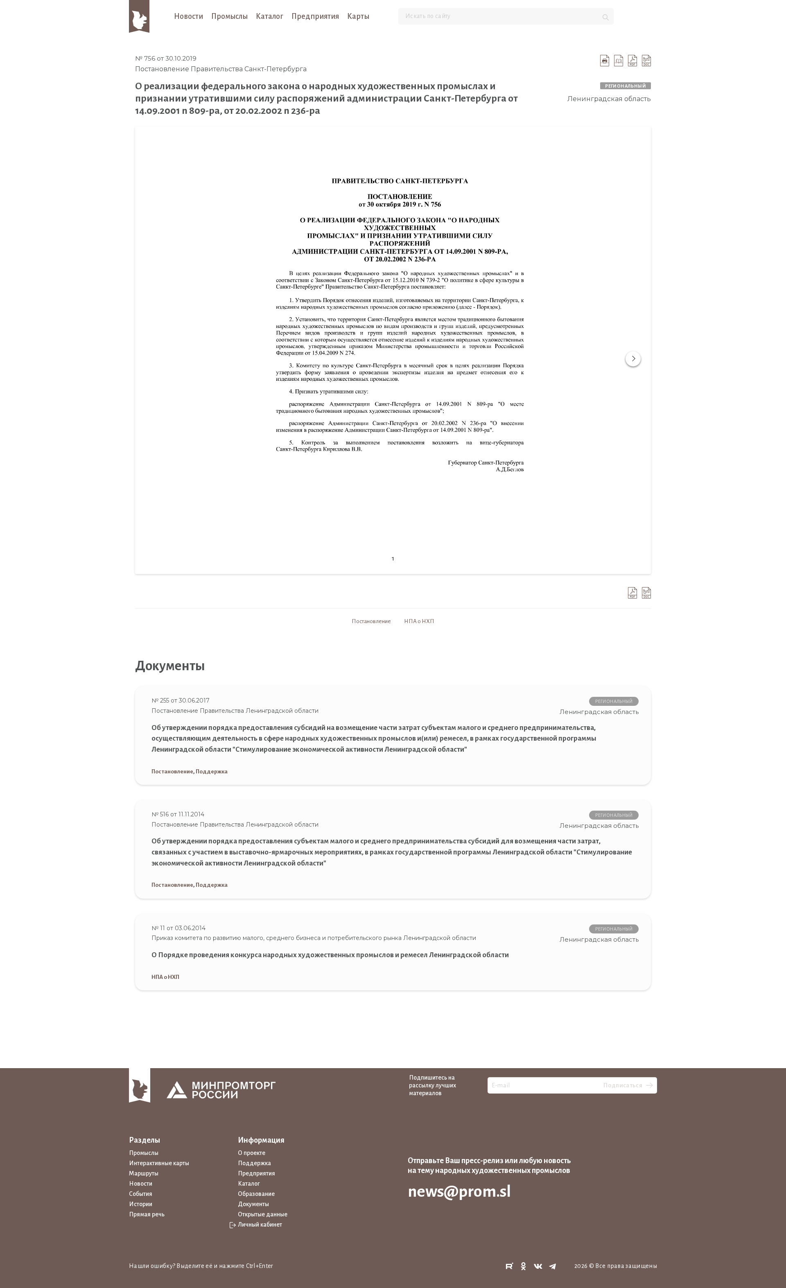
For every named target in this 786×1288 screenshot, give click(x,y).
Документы (253, 1204)
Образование (256, 1194)
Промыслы (229, 16)
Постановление (371, 621)
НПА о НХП (419, 621)
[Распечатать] (604, 60)
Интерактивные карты (159, 1163)
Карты (358, 16)
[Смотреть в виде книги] (618, 60)
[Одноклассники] (523, 1266)
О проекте (251, 1153)
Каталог (269, 16)
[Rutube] (509, 1266)
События (140, 1194)
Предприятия (315, 16)
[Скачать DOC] (646, 60)
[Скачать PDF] (632, 60)
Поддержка (212, 771)
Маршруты (143, 1173)
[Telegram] (552, 1266)
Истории (140, 1204)
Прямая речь (147, 1214)
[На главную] (139, 16)
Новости (188, 16)
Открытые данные (262, 1214)
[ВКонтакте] (538, 1266)
